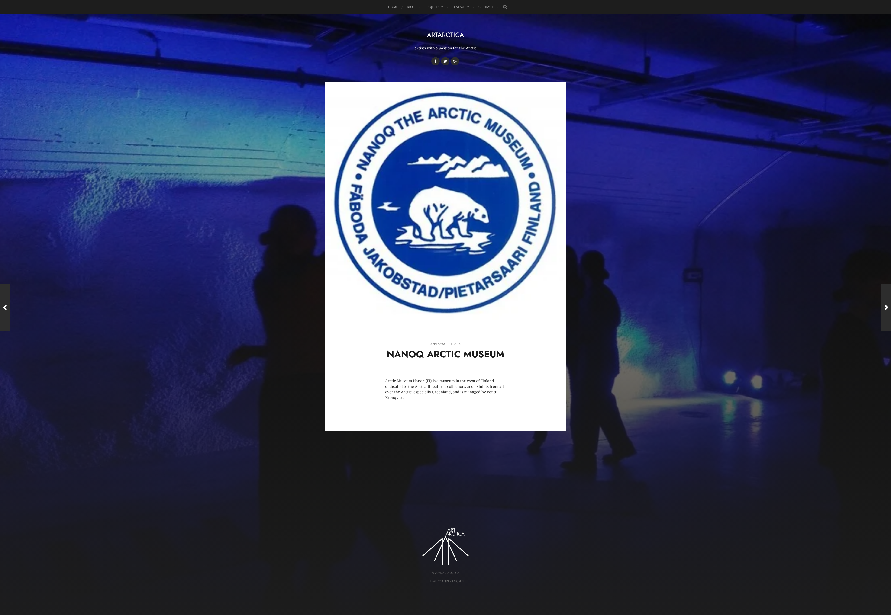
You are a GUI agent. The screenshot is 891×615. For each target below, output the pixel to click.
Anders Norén (453, 581)
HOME (393, 7)
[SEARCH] (505, 7)
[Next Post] (886, 307)
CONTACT (486, 7)
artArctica (445, 35)
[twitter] (445, 61)
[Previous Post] (5, 307)
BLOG (411, 7)
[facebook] (435, 61)
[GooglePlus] (455, 61)
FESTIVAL (459, 7)
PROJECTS (432, 7)
